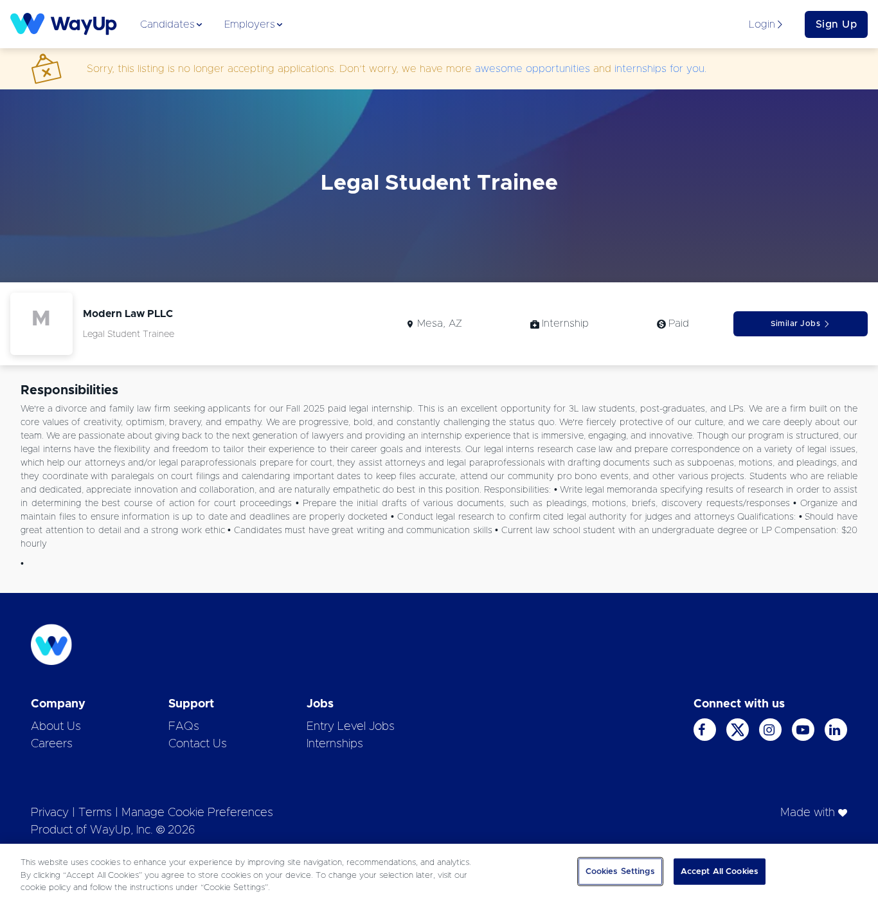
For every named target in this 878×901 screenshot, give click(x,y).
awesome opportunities (532, 69)
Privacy (50, 813)
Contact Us (197, 744)
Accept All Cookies (719, 871)
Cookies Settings (620, 871)
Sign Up (836, 24)
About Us (56, 727)
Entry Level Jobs (351, 727)
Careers (52, 744)
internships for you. (660, 69)
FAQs (183, 727)
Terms (95, 813)
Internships (335, 744)
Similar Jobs (795, 323)
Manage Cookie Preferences (197, 813)
